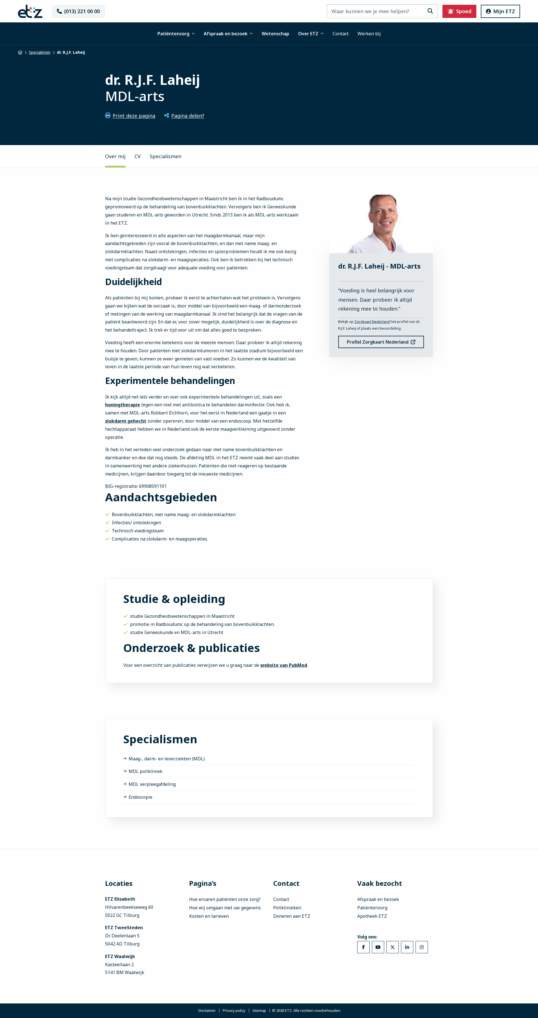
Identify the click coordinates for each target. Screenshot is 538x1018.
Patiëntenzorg (173, 34)
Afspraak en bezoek (225, 34)
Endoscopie (140, 797)
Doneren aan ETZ (291, 916)
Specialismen (165, 156)
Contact (341, 34)
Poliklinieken (287, 908)
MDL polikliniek (146, 771)
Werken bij (369, 34)
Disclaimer (207, 1010)
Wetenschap (275, 34)
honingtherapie (122, 405)
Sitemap (259, 1010)
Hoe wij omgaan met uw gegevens (225, 908)
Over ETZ (308, 34)
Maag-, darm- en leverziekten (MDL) (167, 759)
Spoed (463, 11)
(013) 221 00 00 (82, 11)
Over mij (115, 156)
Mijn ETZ (504, 11)
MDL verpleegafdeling (152, 784)
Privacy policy (234, 1010)
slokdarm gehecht (125, 421)
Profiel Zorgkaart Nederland (378, 342)
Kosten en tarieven (209, 916)
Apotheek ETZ (372, 916)
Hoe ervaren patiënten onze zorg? (225, 899)
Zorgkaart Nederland (372, 321)
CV (137, 156)
